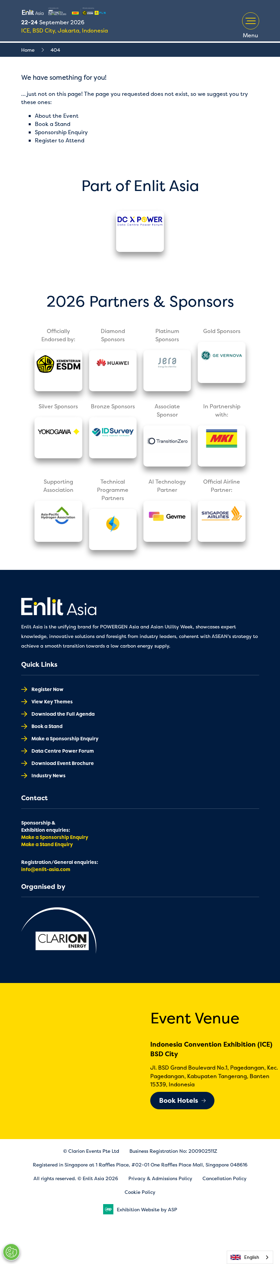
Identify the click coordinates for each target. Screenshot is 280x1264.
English (251, 1257)
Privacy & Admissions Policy (160, 1178)
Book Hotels (178, 1100)
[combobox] (250, 1257)
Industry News (48, 775)
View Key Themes (52, 701)
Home (27, 50)
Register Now (47, 689)
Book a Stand (52, 124)
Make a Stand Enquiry (47, 844)
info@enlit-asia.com (45, 869)
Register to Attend (59, 140)
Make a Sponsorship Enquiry (64, 738)
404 (55, 50)
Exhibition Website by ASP (147, 1209)
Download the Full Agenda (63, 714)
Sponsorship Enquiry (61, 132)
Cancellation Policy (224, 1178)
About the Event (57, 115)
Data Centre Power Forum (62, 751)
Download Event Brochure (62, 763)
